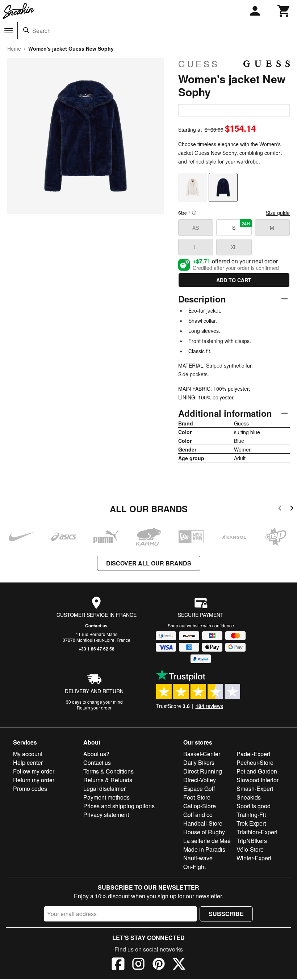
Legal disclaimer (104, 788)
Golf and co (198, 814)
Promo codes (30, 788)
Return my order (33, 780)
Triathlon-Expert (257, 832)
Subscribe (226, 914)
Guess (198, 63)
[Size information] (194, 212)
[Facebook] (118, 965)
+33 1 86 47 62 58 (96, 648)
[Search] (26, 30)
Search (41, 30)
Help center (28, 762)
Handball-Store (202, 823)
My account (27, 754)
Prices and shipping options (119, 806)
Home (14, 48)
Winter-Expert (254, 858)
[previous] (280, 509)
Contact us (96, 625)
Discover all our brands (148, 563)
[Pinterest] (158, 965)
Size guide (278, 212)
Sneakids (249, 797)
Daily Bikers (198, 762)
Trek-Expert (251, 823)
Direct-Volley (199, 780)
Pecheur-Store (255, 762)
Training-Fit (251, 814)
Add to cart (233, 280)
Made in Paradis (204, 849)
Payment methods (106, 797)
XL (234, 247)
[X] (179, 965)
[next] (291, 509)
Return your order (94, 707)
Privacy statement (106, 814)
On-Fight (194, 867)
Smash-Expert (255, 788)
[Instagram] (138, 965)
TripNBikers (252, 840)
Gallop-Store (199, 806)
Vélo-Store (250, 849)
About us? (96, 754)
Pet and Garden (257, 771)
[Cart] (284, 11)
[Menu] (8, 30)
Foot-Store (196, 797)
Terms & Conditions (108, 771)
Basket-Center (201, 754)
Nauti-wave (198, 858)
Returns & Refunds (107, 780)
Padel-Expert (253, 754)
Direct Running (202, 771)
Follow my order (33, 771)
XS (195, 227)
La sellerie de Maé (207, 840)
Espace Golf (199, 788)
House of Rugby (204, 832)
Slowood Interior (258, 780)
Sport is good (254, 806)
